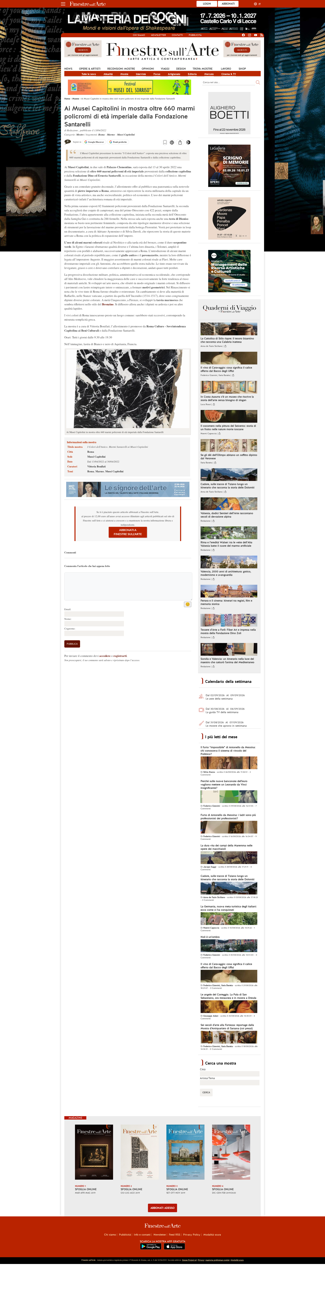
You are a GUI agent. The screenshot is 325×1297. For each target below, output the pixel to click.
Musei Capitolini (126, 134)
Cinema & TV (228, 74)
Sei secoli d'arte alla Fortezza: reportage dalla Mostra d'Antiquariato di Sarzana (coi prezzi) (227, 1026)
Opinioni (148, 68)
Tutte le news (89, 74)
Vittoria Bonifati (96, 466)
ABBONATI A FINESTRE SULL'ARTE (128, 532)
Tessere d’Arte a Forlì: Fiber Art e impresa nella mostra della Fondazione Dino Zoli (228, 631)
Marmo (111, 134)
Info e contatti (142, 1234)
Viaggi (165, 68)
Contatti (177, 35)
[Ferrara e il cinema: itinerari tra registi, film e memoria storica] (229, 591)
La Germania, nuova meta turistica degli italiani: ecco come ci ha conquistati (229, 908)
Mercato (209, 74)
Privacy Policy (191, 1234)
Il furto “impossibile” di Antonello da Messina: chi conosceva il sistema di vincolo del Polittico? (228, 751)
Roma (101, 134)
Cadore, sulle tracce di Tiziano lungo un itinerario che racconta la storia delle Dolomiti (227, 485)
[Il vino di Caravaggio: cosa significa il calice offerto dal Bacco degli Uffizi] (229, 358)
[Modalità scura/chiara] (188, 143)
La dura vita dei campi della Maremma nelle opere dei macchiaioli (226, 847)
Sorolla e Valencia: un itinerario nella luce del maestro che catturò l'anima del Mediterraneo (227, 660)
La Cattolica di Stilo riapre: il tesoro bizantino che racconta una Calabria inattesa (227, 340)
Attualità (108, 74)
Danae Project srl (189, 1260)
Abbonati (228, 3)
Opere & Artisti (90, 68)
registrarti (120, 656)
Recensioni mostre (121, 68)
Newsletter (158, 35)
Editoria (192, 74)
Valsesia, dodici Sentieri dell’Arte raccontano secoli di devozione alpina (227, 515)
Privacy (201, 1260)
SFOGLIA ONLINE (85, 1189)
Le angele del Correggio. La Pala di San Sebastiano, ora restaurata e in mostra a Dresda (228, 996)
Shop (242, 68)
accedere (105, 656)
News (68, 68)
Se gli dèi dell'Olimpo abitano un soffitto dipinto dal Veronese (229, 456)
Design (181, 68)
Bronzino (108, 304)
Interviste (141, 74)
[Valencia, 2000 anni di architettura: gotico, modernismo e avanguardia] (229, 562)
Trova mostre (202, 68)
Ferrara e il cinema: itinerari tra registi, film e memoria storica (226, 602)
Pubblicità (195, 35)
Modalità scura (212, 1234)
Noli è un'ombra (210, 937)
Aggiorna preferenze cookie (217, 1260)
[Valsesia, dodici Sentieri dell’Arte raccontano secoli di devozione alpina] (229, 504)
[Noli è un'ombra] (229, 946)
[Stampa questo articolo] (172, 142)
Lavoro (226, 68)
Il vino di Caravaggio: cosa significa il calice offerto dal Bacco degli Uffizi (226, 369)
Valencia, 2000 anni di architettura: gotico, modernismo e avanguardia (226, 573)
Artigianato (174, 74)
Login (207, 3)
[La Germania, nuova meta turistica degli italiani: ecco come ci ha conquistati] (229, 919)
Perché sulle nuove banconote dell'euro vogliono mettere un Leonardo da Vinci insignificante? (224, 784)
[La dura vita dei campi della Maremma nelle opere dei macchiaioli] (229, 858)
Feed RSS (174, 1234)
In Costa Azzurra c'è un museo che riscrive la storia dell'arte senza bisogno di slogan (227, 398)
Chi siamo (139, 35)
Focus (157, 74)
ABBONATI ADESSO (162, 1208)
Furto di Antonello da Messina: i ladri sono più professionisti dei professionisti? (228, 816)
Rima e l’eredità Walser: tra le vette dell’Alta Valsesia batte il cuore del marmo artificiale (226, 544)
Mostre (124, 74)
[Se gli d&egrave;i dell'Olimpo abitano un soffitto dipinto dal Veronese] (229, 446)
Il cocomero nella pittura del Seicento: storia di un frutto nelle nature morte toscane (228, 427)
